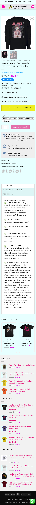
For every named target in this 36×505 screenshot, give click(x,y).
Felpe (19, 60)
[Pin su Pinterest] (17, 171)
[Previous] (4, 33)
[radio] (5, 119)
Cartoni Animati (9, 166)
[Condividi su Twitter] (10, 171)
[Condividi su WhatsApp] (3, 171)
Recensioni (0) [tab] (8, 194)
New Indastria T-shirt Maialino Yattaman (26, 342)
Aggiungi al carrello (20, 127)
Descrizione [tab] (7, 186)
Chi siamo (10, 498)
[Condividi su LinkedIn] (20, 171)
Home (3, 60)
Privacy (26, 498)
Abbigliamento (11, 60)
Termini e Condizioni (14, 499)
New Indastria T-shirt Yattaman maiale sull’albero (9, 343)
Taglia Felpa (6, 116)
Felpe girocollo (27, 60)
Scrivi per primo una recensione (13, 72)
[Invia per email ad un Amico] (13, 171)
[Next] (31, 33)
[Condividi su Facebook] (6, 171)
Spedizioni (18, 498)
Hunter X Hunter (19, 166)
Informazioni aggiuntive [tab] (12, 190)
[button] (3, 6)
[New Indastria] (18, 6)
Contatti (26, 499)
